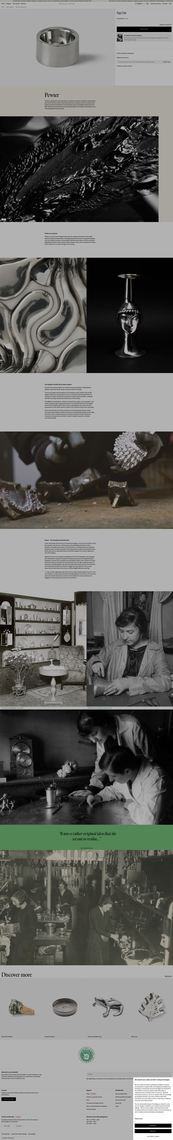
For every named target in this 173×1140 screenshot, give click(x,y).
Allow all (153, 1125)
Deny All (153, 1131)
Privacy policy (139, 1118)
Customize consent (153, 1136)
